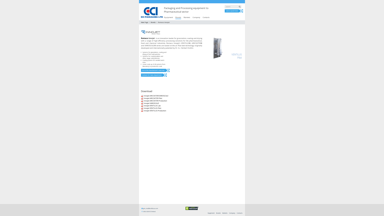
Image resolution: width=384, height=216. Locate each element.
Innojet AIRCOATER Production (155, 101)
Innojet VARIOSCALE (151, 103)
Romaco (144, 38)
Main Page (144, 22)
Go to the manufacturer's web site (153, 70)
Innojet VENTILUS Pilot (152, 108)
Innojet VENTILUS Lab (152, 106)
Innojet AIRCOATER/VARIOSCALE (155, 96)
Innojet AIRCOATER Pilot (152, 98)
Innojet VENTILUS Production (154, 111)
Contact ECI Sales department (152, 75)
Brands (153, 22)
